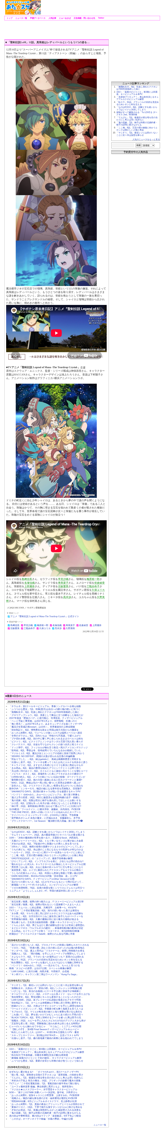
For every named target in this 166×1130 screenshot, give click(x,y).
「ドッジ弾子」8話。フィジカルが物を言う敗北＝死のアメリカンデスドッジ (48, 747)
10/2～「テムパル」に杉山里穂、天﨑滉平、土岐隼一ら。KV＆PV (42, 907)
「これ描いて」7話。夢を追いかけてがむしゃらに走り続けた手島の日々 (46, 1014)
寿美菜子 (63, 582)
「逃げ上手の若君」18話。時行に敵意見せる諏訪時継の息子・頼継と (44, 797)
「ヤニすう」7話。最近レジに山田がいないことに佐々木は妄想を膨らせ (46, 985)
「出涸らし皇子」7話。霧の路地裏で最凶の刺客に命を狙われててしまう (46, 1038)
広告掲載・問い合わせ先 (84, 18)
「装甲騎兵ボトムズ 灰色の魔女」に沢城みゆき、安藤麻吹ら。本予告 (44, 818)
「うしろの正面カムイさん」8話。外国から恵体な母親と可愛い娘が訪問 (46, 873)
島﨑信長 (27, 579)
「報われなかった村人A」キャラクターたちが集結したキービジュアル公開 (47, 864)
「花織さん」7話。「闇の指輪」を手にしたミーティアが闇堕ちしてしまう (47, 953)
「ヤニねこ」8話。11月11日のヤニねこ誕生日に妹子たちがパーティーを (46, 916)
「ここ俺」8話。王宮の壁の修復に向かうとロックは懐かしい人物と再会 (46, 855)
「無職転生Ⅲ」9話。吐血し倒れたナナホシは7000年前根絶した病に (44, 712)
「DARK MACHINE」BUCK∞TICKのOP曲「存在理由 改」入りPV (43, 876)
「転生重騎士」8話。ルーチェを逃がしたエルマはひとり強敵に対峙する (46, 962)
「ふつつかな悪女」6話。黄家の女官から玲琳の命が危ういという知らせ (46, 1061)
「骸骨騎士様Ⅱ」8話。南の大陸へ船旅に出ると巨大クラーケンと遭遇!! (45, 780)
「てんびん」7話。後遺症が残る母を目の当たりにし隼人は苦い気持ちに (46, 1077)
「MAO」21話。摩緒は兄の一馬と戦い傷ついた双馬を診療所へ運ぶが (45, 782)
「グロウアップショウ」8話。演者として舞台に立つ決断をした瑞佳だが (46, 715)
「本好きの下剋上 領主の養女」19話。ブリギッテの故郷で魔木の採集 (45, 1080)
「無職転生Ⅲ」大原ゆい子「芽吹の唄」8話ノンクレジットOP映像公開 (45, 988)
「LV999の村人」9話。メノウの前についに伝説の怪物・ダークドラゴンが (47, 777)
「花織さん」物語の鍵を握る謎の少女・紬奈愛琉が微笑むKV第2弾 (43, 1098)
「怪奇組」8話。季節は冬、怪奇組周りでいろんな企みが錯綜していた (45, 750)
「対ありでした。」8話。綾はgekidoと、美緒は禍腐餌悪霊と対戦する (45, 759)
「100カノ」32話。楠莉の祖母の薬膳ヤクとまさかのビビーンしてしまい (46, 846)
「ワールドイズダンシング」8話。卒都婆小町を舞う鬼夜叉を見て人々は (46, 1008)
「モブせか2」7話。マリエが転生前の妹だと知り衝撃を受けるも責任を (45, 1011)
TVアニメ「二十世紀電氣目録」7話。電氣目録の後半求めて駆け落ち (44, 1083)
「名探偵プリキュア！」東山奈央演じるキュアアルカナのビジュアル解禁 (46, 1052)
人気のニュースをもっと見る (146, 139)
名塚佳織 (29, 582)
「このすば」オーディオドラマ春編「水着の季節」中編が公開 (41, 1119)
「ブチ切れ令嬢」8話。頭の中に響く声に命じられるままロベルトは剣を (46, 738)
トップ (9, 18)
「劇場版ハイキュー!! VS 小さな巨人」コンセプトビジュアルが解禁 (43, 884)
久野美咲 (70, 628)
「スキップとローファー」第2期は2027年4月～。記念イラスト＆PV (44, 1035)
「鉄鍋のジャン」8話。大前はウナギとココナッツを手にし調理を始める (46, 1006)
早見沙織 (63, 579)
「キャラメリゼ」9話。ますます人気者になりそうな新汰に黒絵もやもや (46, 765)
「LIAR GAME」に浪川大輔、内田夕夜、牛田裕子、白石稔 (39, 971)
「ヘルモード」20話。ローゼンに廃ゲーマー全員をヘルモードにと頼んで (46, 852)
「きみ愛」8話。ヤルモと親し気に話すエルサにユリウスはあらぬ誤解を (46, 913)
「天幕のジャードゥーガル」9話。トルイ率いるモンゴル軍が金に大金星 (46, 840)
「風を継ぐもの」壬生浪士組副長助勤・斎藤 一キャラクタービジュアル (46, 922)
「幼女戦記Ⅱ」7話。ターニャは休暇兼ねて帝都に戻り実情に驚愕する (45, 1002)
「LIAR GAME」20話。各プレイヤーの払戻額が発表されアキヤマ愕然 (45, 1000)
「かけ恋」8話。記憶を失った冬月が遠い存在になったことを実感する (45, 803)
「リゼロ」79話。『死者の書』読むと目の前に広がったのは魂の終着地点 (46, 947)
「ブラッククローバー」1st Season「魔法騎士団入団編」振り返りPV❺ (46, 821)
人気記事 (52, 18)
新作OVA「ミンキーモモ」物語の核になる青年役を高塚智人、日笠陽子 (45, 788)
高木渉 (67, 597)
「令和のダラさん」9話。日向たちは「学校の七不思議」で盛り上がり (45, 735)
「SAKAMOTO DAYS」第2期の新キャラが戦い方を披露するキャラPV (44, 791)
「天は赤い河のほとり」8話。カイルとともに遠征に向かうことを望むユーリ (48, 771)
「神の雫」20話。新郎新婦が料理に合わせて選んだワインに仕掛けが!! (45, 806)
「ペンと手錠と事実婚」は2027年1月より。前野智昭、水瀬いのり (43, 721)
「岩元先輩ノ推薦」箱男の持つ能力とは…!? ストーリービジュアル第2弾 (46, 901)
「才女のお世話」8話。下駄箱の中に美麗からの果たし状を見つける (44, 843)
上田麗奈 (29, 586)
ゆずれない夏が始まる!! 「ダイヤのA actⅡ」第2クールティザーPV (44, 1072)
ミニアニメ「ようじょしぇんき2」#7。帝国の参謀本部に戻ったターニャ (46, 890)
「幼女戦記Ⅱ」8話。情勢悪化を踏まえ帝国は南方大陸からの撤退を (44, 730)
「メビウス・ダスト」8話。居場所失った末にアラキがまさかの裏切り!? (46, 774)
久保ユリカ (98, 590)
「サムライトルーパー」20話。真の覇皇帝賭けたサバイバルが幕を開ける (46, 834)
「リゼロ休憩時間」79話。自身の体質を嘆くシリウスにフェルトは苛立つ (46, 888)
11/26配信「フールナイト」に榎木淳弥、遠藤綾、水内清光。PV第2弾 (44, 809)
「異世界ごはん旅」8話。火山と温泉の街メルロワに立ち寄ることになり (46, 867)
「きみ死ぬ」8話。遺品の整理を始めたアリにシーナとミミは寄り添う (45, 768)
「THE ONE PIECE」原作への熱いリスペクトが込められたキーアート (45, 812)
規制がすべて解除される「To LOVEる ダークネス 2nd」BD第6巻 (136, 113)
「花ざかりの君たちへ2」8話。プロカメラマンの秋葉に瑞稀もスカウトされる (49, 945)
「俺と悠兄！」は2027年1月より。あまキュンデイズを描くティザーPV (45, 724)
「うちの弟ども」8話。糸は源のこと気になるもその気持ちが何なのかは (46, 849)
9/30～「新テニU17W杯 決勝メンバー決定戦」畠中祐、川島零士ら (43, 1092)
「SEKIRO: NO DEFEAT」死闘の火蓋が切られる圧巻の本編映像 (42, 756)
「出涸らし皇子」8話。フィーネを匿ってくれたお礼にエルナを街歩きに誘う (48, 762)
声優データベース (38, 18)
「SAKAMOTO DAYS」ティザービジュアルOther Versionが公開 (41, 879)
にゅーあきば (65, 18)
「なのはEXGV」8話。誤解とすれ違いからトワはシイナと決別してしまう (47, 832)
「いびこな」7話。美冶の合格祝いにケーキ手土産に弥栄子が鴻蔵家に (45, 991)
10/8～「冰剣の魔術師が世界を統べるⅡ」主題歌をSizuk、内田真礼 (43, 837)
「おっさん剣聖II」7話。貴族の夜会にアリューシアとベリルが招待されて (46, 1104)
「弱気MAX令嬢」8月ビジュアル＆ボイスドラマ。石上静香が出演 (43, 1101)
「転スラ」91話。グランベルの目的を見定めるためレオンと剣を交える (45, 959)
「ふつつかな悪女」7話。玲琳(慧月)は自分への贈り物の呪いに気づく (44, 709)
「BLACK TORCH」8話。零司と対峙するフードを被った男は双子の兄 (45, 1017)
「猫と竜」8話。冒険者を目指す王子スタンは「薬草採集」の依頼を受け (46, 1074)
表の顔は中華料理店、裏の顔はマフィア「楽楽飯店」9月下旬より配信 (45, 1115)
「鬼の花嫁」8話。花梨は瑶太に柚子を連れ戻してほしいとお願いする (45, 800)
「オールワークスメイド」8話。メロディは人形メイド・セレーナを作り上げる (49, 994)
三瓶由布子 (93, 586)
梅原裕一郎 (93, 579)
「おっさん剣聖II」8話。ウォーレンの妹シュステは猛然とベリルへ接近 (45, 732)
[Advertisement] (100, 7)
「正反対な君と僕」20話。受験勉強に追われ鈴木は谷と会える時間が (44, 1023)
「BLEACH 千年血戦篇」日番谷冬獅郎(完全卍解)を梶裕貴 (38, 1055)
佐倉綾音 (99, 582)
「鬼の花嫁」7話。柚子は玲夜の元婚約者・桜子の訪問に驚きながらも (45, 1113)
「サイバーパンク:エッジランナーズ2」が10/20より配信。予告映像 (43, 815)
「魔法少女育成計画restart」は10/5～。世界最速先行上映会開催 (42, 726)
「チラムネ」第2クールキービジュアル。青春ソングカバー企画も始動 (45, 706)
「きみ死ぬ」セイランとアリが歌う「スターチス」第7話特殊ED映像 (44, 931)
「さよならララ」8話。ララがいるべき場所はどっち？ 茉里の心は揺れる (46, 956)
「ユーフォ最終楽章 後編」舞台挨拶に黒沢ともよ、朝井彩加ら (41, 1086)
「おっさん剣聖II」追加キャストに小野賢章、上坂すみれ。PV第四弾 (44, 1095)
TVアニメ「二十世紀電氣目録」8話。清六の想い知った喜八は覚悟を (44, 910)
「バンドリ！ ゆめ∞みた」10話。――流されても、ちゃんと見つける (44, 965)
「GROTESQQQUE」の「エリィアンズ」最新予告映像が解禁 (41, 858)
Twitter (101, 18)
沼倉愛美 (63, 586)
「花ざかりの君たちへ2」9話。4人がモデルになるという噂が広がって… (46, 882)
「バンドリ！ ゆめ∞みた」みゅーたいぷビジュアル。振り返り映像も (44, 794)
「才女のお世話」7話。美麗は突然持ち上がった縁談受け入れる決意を (45, 1110)
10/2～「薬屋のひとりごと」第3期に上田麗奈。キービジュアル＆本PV (45, 1049)
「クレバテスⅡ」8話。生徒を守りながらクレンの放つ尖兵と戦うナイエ (46, 744)
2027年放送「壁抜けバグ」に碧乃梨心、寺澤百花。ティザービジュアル (46, 718)
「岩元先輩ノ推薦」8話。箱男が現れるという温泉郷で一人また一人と (45, 904)
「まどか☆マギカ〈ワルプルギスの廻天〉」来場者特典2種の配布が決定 (46, 928)
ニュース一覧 (21, 18)
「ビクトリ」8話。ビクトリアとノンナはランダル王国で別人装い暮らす (46, 741)
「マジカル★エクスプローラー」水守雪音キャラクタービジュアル (43, 1089)
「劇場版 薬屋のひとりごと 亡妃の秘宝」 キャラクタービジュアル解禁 (45, 1058)
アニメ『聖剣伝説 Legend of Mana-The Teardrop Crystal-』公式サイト (44, 616)
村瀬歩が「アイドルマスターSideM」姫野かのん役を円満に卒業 (42, 934)
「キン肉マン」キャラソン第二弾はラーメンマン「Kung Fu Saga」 (43, 974)
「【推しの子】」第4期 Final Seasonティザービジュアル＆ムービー (44, 1029)
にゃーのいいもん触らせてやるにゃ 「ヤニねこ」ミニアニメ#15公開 (45, 1026)
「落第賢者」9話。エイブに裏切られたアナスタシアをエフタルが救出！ (46, 870)
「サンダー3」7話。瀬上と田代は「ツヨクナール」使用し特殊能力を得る (46, 950)
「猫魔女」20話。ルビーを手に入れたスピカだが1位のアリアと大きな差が (47, 1020)
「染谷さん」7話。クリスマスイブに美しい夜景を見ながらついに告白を (46, 785)
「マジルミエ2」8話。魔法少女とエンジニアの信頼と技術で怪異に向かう (46, 753)
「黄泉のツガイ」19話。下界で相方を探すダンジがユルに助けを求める (45, 1107)
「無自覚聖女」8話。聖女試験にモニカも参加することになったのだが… (46, 997)
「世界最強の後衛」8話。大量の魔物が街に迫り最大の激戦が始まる (44, 919)
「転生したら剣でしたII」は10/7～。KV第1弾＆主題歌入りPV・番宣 (44, 1032)
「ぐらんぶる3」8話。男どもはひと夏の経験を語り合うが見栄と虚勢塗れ (46, 925)
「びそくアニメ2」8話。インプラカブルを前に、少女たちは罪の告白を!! (46, 861)
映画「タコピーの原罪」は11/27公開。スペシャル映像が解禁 (40, 968)
